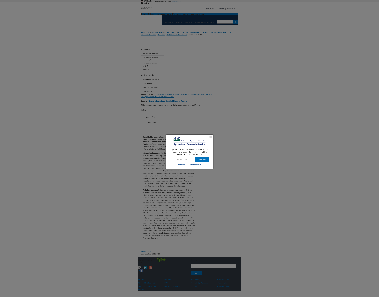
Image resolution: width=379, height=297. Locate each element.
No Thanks (181, 164)
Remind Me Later (195, 164)
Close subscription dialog (210, 137)
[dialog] (189, 152)
